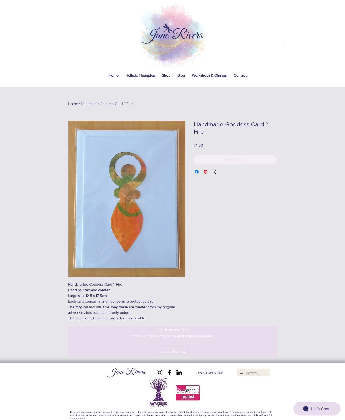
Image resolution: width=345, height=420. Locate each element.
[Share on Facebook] (196, 172)
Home (73, 104)
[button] (284, 43)
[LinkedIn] (179, 372)
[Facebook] (169, 372)
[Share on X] (214, 172)
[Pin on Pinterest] (205, 172)
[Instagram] (159, 372)
